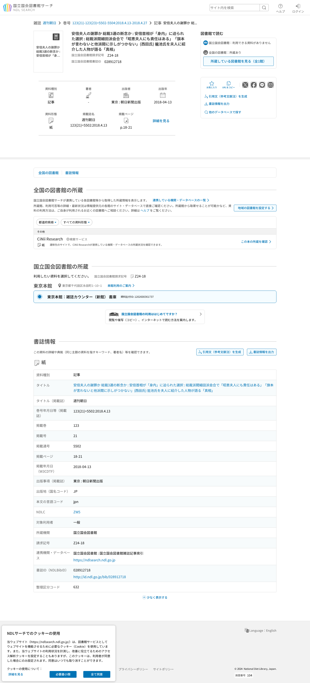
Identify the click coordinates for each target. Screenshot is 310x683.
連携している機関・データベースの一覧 (179, 200)
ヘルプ (280, 11)
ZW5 (76, 511)
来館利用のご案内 (119, 285)
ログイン (298, 11)
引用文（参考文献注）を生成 (228, 96)
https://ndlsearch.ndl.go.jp (94, 559)
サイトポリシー (163, 669)
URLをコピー (228, 87)
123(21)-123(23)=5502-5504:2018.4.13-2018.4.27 (109, 22)
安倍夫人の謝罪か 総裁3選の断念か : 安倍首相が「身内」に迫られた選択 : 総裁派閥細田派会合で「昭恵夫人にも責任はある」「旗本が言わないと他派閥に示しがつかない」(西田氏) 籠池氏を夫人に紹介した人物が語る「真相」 (173, 387)
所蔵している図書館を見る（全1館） (239, 61)
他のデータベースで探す (225, 112)
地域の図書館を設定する (254, 208)
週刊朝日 (49, 22)
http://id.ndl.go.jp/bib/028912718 (99, 576)
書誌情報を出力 (219, 103)
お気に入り (211, 87)
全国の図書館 (48, 172)
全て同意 (97, 674)
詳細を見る (161, 120)
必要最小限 (63, 674)
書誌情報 (72, 172)
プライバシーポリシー (133, 669)
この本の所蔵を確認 (254, 241)
